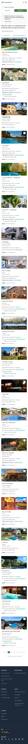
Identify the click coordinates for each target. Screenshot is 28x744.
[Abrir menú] (26, 2)
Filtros (8, 10)
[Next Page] (22, 652)
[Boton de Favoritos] (24, 40)
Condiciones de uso (20, 692)
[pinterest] (19, 739)
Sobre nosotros (5, 673)
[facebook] (2, 739)
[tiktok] (12, 739)
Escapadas (4, 692)
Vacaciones (4, 694)
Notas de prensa (5, 676)
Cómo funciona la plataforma (19, 704)
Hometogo (4, 713)
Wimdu (3, 716)
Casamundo (4, 719)
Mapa (21, 10)
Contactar (4, 683)
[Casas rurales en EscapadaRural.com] (6, 2)
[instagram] (5, 739)
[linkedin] (23, 739)
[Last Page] (24, 652)
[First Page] (4, 652)
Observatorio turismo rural (6, 679)
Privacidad (17, 694)
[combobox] (14, 7)
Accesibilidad (18, 700)
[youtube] (16, 739)
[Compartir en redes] (23, 2)
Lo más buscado (5, 697)
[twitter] (9, 739)
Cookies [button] (17, 697)
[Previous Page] (6, 652)
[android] (14, 732)
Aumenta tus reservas (20, 673)
